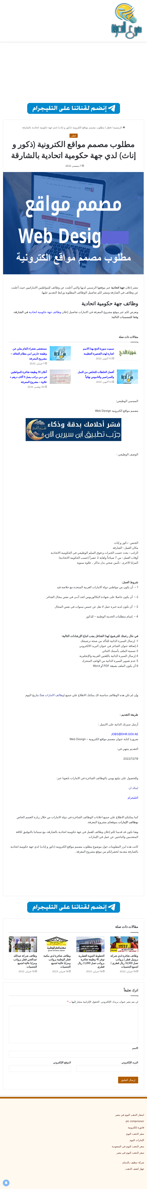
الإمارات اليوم (137, 1140)
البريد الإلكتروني (130, 1062)
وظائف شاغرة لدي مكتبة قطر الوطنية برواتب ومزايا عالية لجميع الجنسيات (57, 961)
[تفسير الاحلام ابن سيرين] (73, 429)
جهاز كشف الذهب (134, 1168)
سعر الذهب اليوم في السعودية (128, 1146)
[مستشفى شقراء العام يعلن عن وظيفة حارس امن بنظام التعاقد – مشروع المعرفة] (60, 353)
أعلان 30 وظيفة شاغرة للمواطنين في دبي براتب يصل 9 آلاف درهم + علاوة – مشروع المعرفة (28, 377)
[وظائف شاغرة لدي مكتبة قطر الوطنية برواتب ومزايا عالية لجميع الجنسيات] (57, 944)
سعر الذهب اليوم (135, 1133)
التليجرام (133, 797)
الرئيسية (118, 127)
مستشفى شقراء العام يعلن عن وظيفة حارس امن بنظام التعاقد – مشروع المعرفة (29, 353)
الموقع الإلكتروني (62, 1062)
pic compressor (135, 1121)
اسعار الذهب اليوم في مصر (129, 1114)
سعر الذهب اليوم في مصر (130, 1152)
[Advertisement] (73, 72)
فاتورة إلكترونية (136, 1127)
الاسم (135, 1048)
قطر (108, 127)
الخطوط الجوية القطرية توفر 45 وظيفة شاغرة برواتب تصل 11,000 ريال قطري (91, 961)
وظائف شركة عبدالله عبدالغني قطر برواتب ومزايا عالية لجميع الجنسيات (25, 961)
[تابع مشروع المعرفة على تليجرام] (73, 108)
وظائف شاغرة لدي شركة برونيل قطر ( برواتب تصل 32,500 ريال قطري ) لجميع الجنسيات (124, 961)
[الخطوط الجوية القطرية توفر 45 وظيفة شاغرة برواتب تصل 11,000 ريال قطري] (90, 944)
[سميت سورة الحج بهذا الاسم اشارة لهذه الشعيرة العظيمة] (127, 353)
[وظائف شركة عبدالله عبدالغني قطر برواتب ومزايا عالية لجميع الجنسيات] (23, 944)
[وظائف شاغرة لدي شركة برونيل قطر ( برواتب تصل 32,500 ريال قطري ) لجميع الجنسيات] (124, 944)
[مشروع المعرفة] (126, 21)
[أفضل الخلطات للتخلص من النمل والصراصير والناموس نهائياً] (127, 376)
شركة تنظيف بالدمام (133, 1162)
